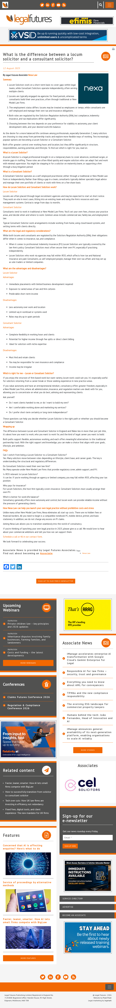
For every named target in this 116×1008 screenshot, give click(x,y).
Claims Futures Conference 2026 (29, 697)
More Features (28, 958)
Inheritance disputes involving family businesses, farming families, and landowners (29, 639)
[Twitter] (13, 567)
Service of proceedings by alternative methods (27, 884)
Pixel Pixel (107, 998)
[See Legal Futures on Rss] (64, 5)
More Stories (88, 750)
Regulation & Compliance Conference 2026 (24, 707)
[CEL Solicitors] (88, 784)
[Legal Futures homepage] (29, 19)
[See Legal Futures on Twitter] (42, 5)
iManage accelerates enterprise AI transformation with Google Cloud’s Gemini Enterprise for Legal (89, 658)
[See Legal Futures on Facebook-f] (53, 5)
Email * (68, 837)
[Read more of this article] (28, 863)
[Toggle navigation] (109, 5)
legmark (108, 1000)
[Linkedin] (19, 567)
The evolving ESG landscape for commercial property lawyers (87, 705)
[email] (88, 837)
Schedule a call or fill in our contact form (22, 536)
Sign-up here (70, 846)
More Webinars (28, 663)
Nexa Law (32, 75)
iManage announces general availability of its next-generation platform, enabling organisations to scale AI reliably (89, 733)
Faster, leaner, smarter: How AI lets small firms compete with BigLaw (26, 921)
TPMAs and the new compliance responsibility (87, 694)
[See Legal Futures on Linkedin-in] (47, 5)
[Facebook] (6, 567)
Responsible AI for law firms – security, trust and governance (87, 672)
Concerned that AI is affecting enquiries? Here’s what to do (22, 847)
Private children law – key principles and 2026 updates (28, 625)
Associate (46, 553)
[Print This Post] (113, 48)
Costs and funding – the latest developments (25, 654)
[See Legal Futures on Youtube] (58, 5)
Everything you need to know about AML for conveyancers (86, 683)
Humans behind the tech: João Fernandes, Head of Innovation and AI (90, 718)
